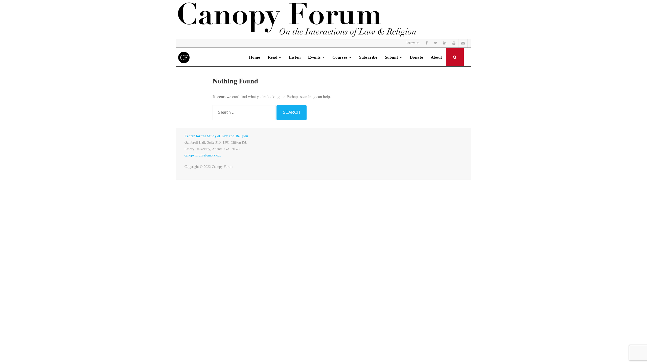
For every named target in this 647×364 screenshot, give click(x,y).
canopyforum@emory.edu (202, 155)
